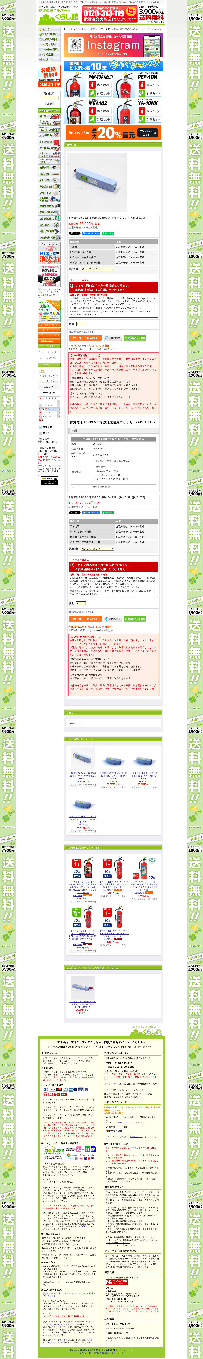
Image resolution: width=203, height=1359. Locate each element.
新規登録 (49, 54)
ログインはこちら (50, 381)
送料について (124, 1122)
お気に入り (46, 330)
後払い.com (87, 1226)
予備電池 (93, 29)
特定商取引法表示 (49, 325)
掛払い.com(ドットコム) (58, 1324)
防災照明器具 (80, 29)
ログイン (49, 59)
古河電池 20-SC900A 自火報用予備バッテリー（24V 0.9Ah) (82, 1004)
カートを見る (49, 49)
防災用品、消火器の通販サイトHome (49, 29)
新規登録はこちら (50, 376)
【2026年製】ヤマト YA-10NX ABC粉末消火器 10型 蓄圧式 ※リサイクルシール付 (114, 935)
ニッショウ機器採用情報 (141, 1338)
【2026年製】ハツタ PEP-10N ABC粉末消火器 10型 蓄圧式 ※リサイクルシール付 (113, 886)
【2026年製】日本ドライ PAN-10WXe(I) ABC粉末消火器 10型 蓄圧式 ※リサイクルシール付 (143, 887)
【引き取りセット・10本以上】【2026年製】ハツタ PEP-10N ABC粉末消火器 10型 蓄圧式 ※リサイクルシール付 (82, 938)
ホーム (67, 29)
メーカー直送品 (81, 280)
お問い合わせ (49, 44)
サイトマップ (47, 340)
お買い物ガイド (49, 34)
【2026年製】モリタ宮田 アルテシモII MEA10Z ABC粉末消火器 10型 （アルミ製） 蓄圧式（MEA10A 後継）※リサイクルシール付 (83, 889)
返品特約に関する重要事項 (81, 332)
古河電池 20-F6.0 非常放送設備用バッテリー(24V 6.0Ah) (82, 776)
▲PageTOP (85, 1353)
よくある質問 (49, 39)
